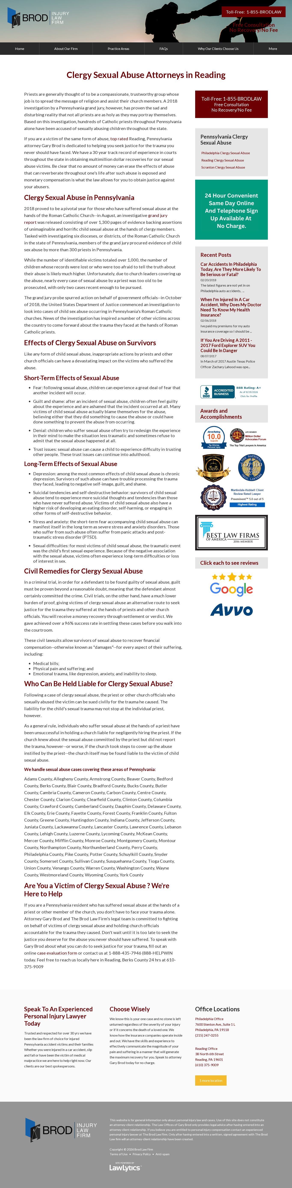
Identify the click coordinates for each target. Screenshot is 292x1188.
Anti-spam (163, 1154)
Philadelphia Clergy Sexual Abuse (225, 153)
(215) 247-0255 (206, 1035)
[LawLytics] (126, 1167)
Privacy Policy (142, 1154)
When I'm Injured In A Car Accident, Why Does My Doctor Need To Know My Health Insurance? (231, 307)
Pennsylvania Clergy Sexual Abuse (224, 139)
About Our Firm (66, 48)
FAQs (163, 48)
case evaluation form (57, 952)
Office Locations (217, 1009)
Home (19, 48)
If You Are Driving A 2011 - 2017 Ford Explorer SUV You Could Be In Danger (228, 345)
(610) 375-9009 (206, 1065)
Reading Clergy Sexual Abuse (222, 160)
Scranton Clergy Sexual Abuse (223, 167)
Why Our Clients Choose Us (218, 48)
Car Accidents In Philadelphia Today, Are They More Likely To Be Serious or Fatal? (231, 269)
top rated (118, 138)
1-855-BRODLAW (263, 11)
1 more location (210, 1080)
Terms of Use (119, 1154)
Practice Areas (118, 48)
